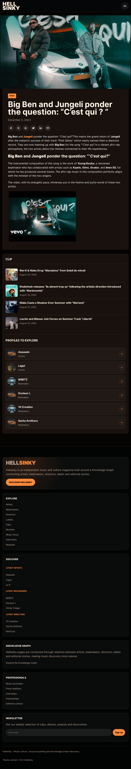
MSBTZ (10, 598)
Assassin (10, 574)
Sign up (119, 732)
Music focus (12, 534)
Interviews (11, 539)
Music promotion (14, 683)
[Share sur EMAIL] (48, 128)
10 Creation (12, 621)
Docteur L (11, 603)
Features (10, 544)
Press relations (13, 688)
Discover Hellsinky (20, 482)
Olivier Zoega (13, 608)
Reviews (10, 529)
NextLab (10, 631)
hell (21, 463)
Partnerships (12, 698)
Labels (9, 519)
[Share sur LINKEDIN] (40, 128)
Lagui (9, 579)
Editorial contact (14, 703)
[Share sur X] (18, 128)
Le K (8, 584)
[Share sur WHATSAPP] (26, 128)
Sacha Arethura (14, 626)
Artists (9, 504)
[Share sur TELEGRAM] (33, 128)
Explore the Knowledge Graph (21, 662)
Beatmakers (12, 509)
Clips (8, 524)
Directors (10, 514)
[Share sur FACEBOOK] (11, 128)
